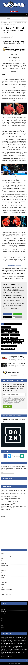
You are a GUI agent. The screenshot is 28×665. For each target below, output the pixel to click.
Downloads (3, 616)
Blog (2, 553)
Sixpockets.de (16, 36)
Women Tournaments (6, 589)
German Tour (4, 565)
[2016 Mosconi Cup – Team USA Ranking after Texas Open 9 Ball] (4, 358)
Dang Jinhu (15, 332)
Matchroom (14, 337)
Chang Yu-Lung (6, 332)
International (4, 568)
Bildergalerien (4, 607)
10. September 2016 (13, 359)
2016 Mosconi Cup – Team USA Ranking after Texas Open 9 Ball (16, 357)
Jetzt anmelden (7, 406)
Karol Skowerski (15, 335)
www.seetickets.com (14, 253)
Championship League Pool (8, 556)
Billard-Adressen (4, 609)
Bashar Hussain (6, 326)
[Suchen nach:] (14, 18)
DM (2, 558)
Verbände (3, 629)
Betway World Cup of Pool (9, 329)
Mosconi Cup (4, 572)
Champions (3, 611)
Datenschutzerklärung (7, 402)
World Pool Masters (6, 594)
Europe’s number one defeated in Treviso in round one (16, 371)
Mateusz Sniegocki (18, 340)
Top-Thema (4, 582)
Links (2, 627)
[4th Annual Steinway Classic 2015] (4, 365)
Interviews (3, 570)
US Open (3, 584)
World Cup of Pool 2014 (8, 348)
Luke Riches (5, 337)
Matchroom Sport (7, 340)
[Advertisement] (14, 531)
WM (2, 587)
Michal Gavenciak (7, 343)
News (2, 577)
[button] (7, 314)
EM (2, 560)
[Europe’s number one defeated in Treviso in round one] (4, 372)
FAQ (2, 618)
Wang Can (13, 346)
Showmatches (4, 580)
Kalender (3, 623)
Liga (2, 625)
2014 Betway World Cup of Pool (13, 324)
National (3, 575)
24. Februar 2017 (12, 374)
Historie (3, 620)
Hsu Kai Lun (5, 335)
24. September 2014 (7, 36)
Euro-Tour (3, 563)
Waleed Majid (6, 346)
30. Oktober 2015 (12, 365)
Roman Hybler (17, 343)
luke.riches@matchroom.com (14, 265)
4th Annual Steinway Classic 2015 (16, 363)
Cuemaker (3, 613)
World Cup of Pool (5, 592)
